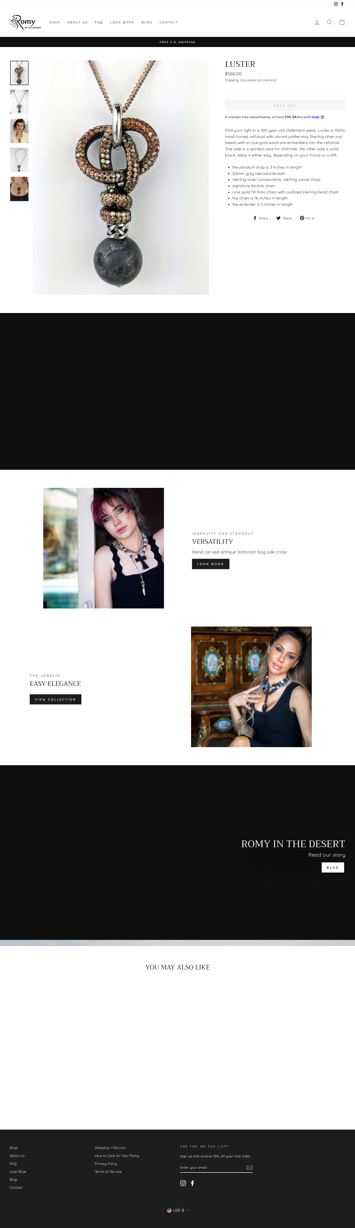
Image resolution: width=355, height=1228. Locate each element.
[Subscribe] (249, 1168)
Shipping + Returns (110, 1148)
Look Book (122, 22)
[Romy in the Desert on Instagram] (183, 1183)
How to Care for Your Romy (117, 1155)
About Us (77, 22)
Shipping (232, 80)
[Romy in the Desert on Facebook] (192, 1183)
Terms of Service (108, 1171)
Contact (169, 22)
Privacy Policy (106, 1163)
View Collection (55, 699)
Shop (55, 22)
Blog (147, 22)
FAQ (99, 22)
